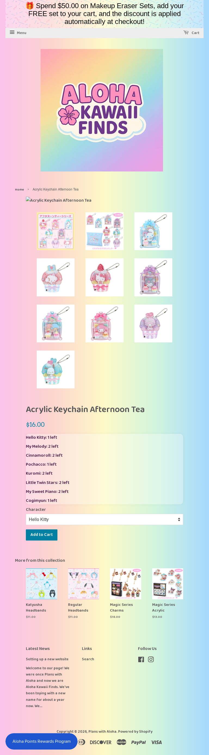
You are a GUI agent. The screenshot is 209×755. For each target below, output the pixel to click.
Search (88, 659)
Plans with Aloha (102, 732)
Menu (21, 33)
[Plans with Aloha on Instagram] (151, 661)
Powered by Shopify (135, 732)
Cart (195, 33)
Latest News (38, 648)
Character (36, 509)
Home (19, 189)
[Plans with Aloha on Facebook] (141, 661)
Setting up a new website (47, 659)
